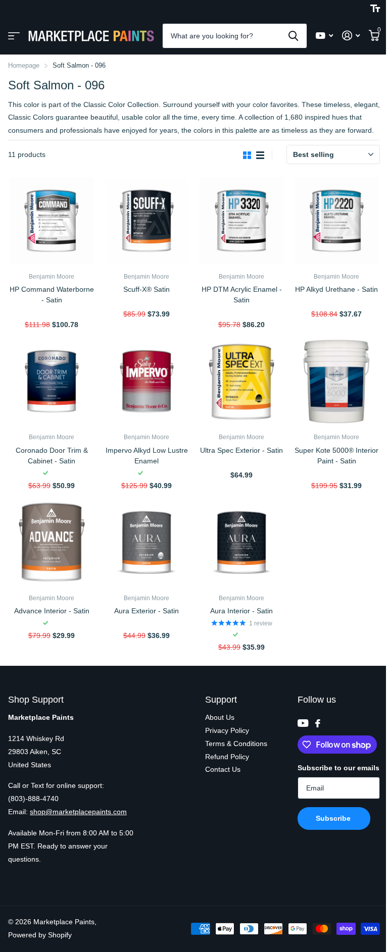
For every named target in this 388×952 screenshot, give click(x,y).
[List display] (260, 155)
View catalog (14, 36)
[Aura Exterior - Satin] (146, 542)
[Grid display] (247, 155)
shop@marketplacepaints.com (78, 812)
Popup (52, 312)
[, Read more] (324, 35)
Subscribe (334, 818)
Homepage (23, 65)
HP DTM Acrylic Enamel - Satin (242, 294)
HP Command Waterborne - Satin (52, 294)
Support (221, 700)
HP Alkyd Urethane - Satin (336, 289)
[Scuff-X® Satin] (146, 221)
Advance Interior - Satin (51, 611)
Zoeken (293, 35)
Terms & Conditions (236, 743)
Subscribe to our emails (338, 768)
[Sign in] (351, 35)
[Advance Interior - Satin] (51, 542)
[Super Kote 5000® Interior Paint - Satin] (336, 381)
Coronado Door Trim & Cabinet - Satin (52, 455)
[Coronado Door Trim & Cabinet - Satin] (51, 381)
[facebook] (317, 723)
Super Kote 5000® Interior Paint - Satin (336, 455)
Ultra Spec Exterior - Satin (241, 450)
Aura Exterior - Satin (146, 611)
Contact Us (222, 769)
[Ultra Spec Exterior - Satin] (241, 381)
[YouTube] (303, 723)
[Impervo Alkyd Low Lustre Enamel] (146, 381)
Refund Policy (227, 757)
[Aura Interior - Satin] (241, 542)
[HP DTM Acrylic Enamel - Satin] (241, 221)
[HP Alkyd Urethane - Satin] (336, 221)
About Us (219, 717)
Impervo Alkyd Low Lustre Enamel (147, 455)
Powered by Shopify (40, 935)
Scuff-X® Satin (146, 289)
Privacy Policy (227, 730)
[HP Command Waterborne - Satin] (51, 221)
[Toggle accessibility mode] (375, 8)
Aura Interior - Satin (241, 611)
